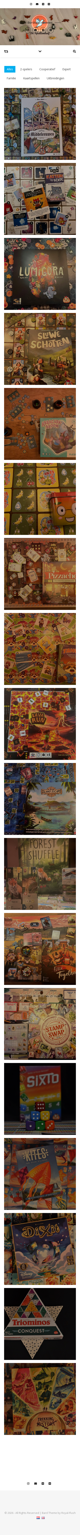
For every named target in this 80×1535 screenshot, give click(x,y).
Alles (10, 69)
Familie (11, 78)
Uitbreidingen (55, 78)
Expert (66, 69)
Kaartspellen (31, 78)
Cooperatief (47, 69)
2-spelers (26, 69)
